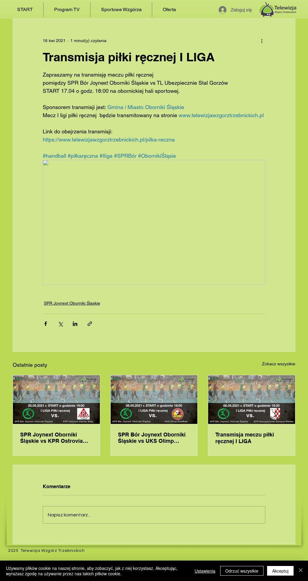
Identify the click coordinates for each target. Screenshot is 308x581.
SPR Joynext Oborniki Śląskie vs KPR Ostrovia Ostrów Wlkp (51, 437)
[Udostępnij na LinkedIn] (75, 324)
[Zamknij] (300, 570)
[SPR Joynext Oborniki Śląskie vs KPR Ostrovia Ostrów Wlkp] (56, 399)
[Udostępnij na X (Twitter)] (60, 324)
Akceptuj (280, 571)
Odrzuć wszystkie (241, 571)
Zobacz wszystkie (278, 363)
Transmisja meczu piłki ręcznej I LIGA (244, 437)
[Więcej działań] (261, 40)
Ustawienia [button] (205, 571)
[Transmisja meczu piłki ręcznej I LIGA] (251, 399)
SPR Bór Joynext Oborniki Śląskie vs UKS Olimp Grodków (152, 437)
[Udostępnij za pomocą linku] (90, 324)
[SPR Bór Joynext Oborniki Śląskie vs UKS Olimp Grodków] (154, 399)
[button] (67, 9)
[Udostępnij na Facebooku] (45, 324)
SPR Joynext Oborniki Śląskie (72, 303)
